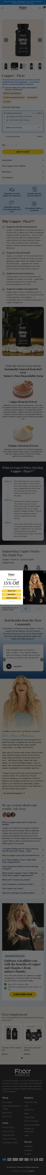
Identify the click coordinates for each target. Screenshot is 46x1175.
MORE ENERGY (11, 594)
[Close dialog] (45, 572)
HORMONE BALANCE (11, 598)
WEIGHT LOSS (11, 591)
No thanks (11, 601)
